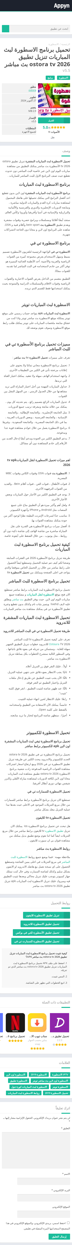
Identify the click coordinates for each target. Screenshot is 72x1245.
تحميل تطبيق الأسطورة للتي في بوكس (37, 932)
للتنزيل (51, 120)
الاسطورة (54, 44)
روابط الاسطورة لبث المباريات (24, 1093)
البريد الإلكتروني (60, 1190)
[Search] (5, 28)
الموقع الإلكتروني (61, 1206)
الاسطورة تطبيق (18, 1080)
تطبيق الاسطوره (54, 831)
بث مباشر (17, 599)
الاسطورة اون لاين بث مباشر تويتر (50, 1080)
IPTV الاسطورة (60, 1074)
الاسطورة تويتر (60, 1087)
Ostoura (54, 644)
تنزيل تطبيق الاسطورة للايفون (42, 915)
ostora (32, 90)
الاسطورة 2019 (39, 1074)
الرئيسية (65, 44)
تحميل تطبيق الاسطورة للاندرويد (41, 924)
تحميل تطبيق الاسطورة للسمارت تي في (36, 941)
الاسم (66, 1174)
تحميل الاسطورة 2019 (56, 1093)
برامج (50, 77)
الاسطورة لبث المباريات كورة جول (29, 1087)
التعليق (65, 1128)
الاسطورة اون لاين (15, 1074)
